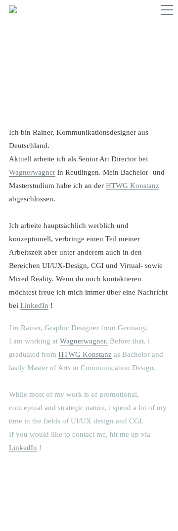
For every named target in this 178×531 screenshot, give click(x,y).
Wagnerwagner (32, 172)
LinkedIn (34, 305)
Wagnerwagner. (84, 341)
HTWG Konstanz (132, 186)
